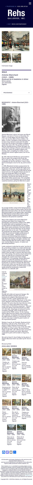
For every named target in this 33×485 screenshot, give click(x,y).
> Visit (9, 24)
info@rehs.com (29, 475)
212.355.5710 (22, 6)
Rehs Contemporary (19, 24)
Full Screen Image (7, 66)
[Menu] (30, 3)
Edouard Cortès (4, 277)
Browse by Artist (6, 344)
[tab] (16, 93)
